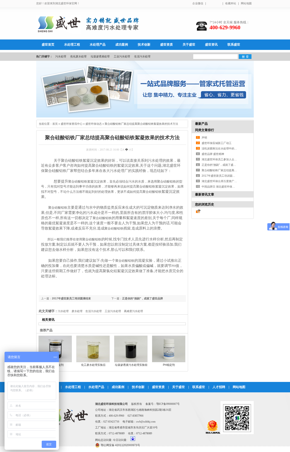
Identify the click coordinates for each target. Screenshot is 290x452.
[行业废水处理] (145, 89)
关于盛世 (178, 387)
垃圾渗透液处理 (100, 56)
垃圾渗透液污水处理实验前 (131, 364)
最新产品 (201, 123)
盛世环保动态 (93, 123)
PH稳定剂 (169, 364)
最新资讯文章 (204, 194)
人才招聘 (219, 387)
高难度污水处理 (133, 311)
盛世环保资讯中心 (71, 123)
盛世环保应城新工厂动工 (217, 143)
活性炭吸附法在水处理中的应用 (221, 148)
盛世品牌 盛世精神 (213, 154)
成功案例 (118, 387)
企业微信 (197, 3)
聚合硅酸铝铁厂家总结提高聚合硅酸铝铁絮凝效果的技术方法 (141, 123)
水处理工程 (73, 387)
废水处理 (77, 311)
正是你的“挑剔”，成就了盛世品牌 (142, 298)
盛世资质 (158, 387)
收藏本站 (230, 3)
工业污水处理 (122, 56)
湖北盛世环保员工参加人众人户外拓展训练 (227, 159)
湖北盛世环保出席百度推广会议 (221, 181)
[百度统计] (132, 440)
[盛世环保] (58, 31)
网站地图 (246, 3)
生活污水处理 (142, 56)
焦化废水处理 (78, 56)
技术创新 (138, 387)
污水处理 (60, 56)
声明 (204, 137)
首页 (55, 123)
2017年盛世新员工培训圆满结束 (71, 298)
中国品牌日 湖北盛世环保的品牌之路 (224, 186)
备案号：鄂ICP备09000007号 (162, 404)
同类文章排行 (204, 130)
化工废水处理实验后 (93, 364)
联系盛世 (198, 387)
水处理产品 (96, 387)
